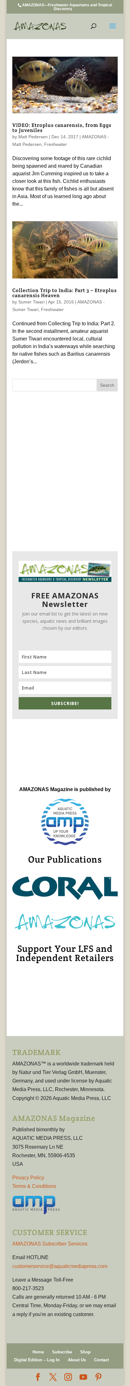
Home (38, 1352)
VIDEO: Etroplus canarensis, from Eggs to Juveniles (61, 128)
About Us (77, 1360)
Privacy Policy (28, 1177)
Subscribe (62, 1352)
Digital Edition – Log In (37, 1360)
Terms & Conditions (34, 1186)
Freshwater (55, 144)
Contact (101, 1360)
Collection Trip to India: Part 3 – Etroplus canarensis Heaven (64, 293)
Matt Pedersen (33, 136)
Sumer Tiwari (31, 301)
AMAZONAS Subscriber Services (49, 1243)
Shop (85, 1352)
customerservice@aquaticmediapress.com (59, 1266)
